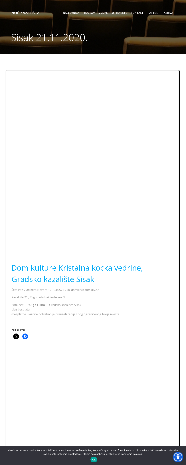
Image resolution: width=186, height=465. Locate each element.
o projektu (119, 13)
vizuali (103, 13)
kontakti (137, 13)
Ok (94, 459)
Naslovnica (71, 13)
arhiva (168, 13)
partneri (154, 13)
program (89, 13)
